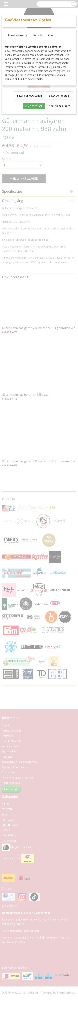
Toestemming (17, 35)
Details (38, 35)
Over (51, 35)
